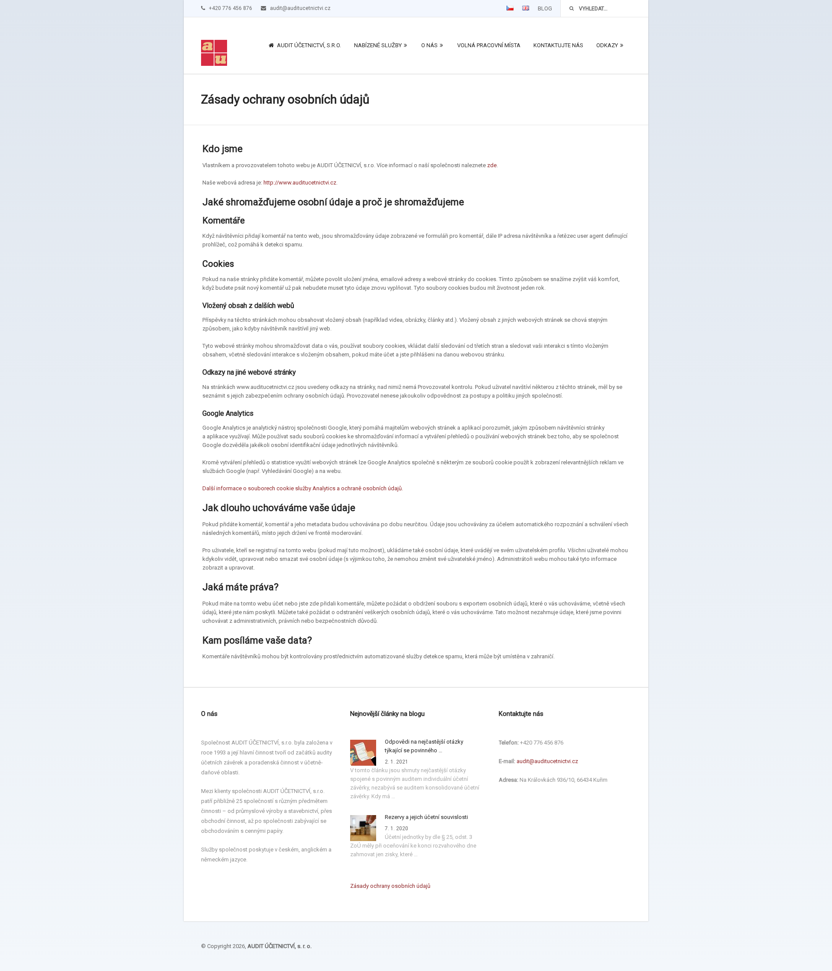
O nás (429, 45)
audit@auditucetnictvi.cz (547, 761)
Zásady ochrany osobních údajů (390, 886)
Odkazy (607, 45)
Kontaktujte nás (558, 45)
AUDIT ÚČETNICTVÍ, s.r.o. (308, 45)
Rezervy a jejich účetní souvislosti (426, 817)
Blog (545, 8)
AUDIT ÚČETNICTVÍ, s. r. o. (279, 946)
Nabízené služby (378, 45)
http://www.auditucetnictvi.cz (299, 182)
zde (492, 165)
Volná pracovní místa (488, 45)
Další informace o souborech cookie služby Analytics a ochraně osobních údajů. (302, 488)
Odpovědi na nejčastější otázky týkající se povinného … (424, 746)
